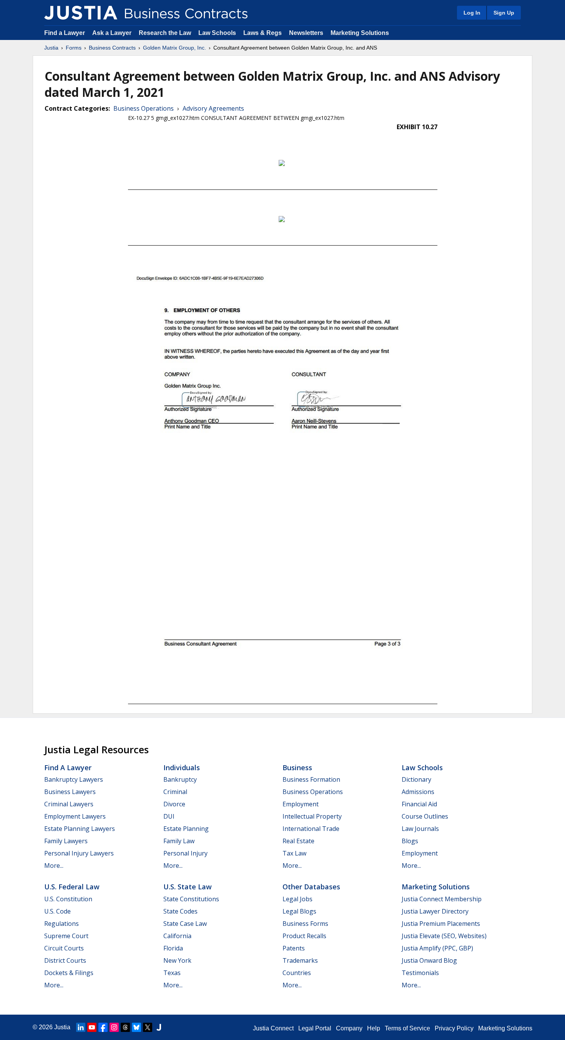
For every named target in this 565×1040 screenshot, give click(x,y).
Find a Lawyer (64, 33)
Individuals (181, 767)
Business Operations (143, 108)
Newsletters (306, 33)
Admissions (418, 791)
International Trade (310, 828)
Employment (300, 804)
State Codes (180, 911)
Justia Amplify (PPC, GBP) (437, 948)
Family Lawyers (66, 841)
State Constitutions (191, 899)
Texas (172, 973)
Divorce (174, 804)
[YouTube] (91, 1027)
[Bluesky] (136, 1027)
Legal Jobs (297, 899)
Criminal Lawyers (68, 804)
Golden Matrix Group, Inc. (174, 48)
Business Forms (305, 923)
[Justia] (80, 13)
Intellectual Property (312, 816)
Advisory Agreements (213, 108)
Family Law (178, 841)
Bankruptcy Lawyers (73, 779)
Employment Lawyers (75, 816)
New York (177, 960)
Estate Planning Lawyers (79, 828)
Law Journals (420, 828)
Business (297, 767)
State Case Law (185, 923)
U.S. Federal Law (72, 886)
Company (349, 1028)
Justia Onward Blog (429, 960)
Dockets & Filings (68, 973)
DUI (168, 816)
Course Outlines (425, 816)
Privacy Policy (454, 1028)
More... (53, 865)
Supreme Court (66, 936)
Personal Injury (185, 853)
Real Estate (298, 841)
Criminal (175, 791)
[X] (147, 1027)
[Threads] (125, 1027)
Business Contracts (112, 48)
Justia (51, 48)
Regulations (61, 923)
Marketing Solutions (360, 33)
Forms (73, 48)
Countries (296, 973)
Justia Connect (273, 1028)
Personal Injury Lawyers (79, 853)
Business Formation (311, 779)
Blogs (410, 841)
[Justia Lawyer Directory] (158, 1027)
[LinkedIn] (80, 1027)
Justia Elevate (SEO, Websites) (444, 936)
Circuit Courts (64, 948)
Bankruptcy (180, 779)
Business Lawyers (70, 791)
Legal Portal (314, 1028)
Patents (293, 948)
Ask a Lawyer (112, 33)
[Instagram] (114, 1027)
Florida (173, 948)
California (177, 936)
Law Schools (217, 33)
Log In (472, 13)
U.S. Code (57, 911)
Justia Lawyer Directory (435, 911)
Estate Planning (186, 828)
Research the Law (165, 33)
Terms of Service (407, 1028)
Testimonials (420, 973)
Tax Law (294, 853)
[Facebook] (103, 1027)
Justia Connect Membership (442, 899)
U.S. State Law (187, 886)
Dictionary (416, 779)
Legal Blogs (299, 911)
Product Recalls (304, 936)
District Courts (65, 960)
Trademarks (300, 960)
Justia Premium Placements (441, 923)
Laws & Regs (262, 33)
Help (373, 1028)
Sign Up (504, 13)
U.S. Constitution (68, 899)
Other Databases (311, 886)
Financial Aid (419, 804)
